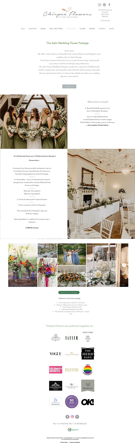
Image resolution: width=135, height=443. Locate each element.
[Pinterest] (104, 5)
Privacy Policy (64, 442)
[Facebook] (109, 5)
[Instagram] (99, 5)
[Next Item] (124, 265)
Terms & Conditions (75, 442)
